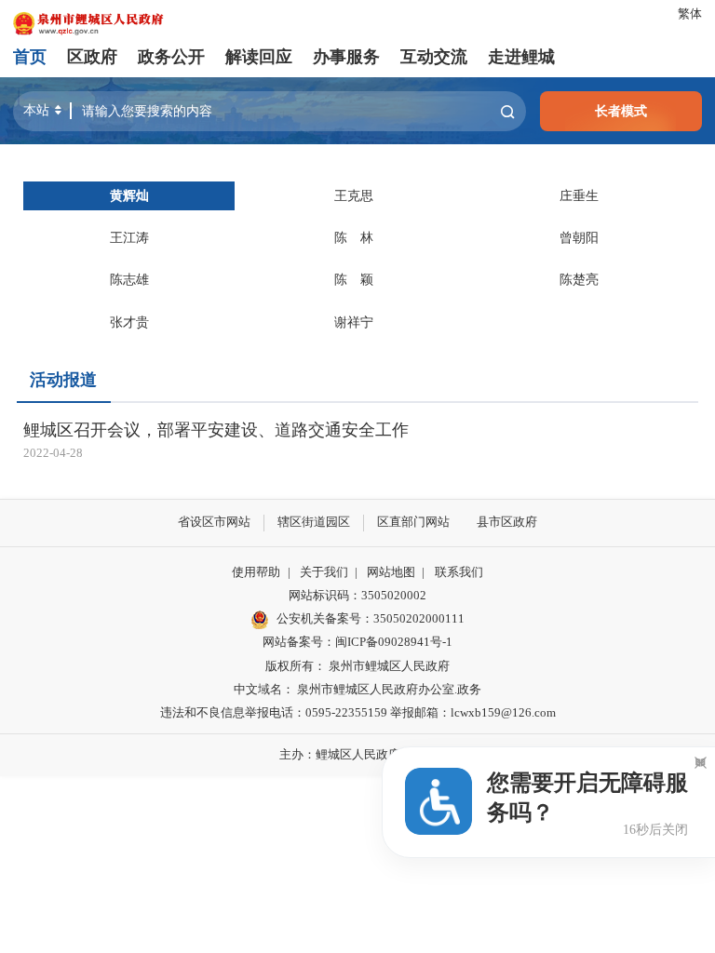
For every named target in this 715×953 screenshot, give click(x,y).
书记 (129, 195)
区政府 (92, 56)
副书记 (353, 195)
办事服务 (346, 56)
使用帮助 (256, 572)
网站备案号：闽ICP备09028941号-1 (357, 642)
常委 (129, 237)
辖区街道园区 (313, 522)
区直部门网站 (413, 522)
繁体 (690, 13)
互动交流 (433, 56)
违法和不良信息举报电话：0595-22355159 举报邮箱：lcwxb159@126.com (358, 712)
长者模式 (621, 110)
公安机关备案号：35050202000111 (370, 618)
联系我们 (459, 572)
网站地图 (391, 572)
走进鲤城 (521, 56)
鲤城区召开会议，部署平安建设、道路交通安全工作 (216, 430)
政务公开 (171, 56)
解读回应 (258, 56)
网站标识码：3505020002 (357, 595)
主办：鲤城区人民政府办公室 (358, 754)
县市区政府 (507, 522)
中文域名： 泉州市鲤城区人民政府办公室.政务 (357, 689)
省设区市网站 (214, 522)
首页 (30, 56)
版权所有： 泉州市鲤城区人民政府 (357, 666)
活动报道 (63, 379)
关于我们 (324, 572)
